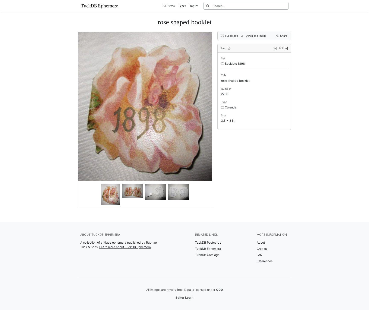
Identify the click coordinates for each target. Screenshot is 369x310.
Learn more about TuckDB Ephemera (125, 247)
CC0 (219, 289)
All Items (169, 5)
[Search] (208, 5)
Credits (262, 248)
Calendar (231, 107)
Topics (193, 5)
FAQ (259, 255)
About (261, 242)
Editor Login (184, 297)
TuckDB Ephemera (208, 248)
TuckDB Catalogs (207, 255)
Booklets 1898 (235, 63)
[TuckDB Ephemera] (99, 6)
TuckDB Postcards (208, 242)
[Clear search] (285, 5)
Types (182, 5)
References (264, 261)
